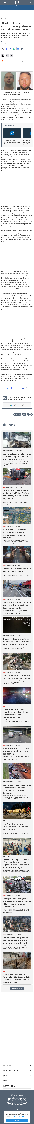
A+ (7, 55)
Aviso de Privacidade (18, 1116)
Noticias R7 (3, 18)
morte (24, 414)
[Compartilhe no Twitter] (3, 49)
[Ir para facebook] (13, 1099)
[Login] (31, 2)
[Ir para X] (17, 1103)
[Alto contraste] (2, 55)
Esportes (7, 1065)
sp (31, 414)
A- (12, 55)
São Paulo (10, 18)
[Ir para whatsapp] (21, 1103)
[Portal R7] (17, 2)
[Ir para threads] (25, 1099)
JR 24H (5, 1076)
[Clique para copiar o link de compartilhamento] (22, 49)
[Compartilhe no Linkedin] (10, 49)
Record (6, 1081)
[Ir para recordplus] (9, 1103)
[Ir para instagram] (17, 1099)
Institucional (9, 1086)
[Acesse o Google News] (18, 49)
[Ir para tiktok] (13, 1103)
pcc (28, 414)
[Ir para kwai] (21, 1099)
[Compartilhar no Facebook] (7, 49)
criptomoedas (17, 414)
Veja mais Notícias (17, 988)
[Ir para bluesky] (9, 1099)
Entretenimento (10, 1071)
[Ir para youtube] (25, 1103)
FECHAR (17, 1120)
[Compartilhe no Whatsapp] (14, 49)
